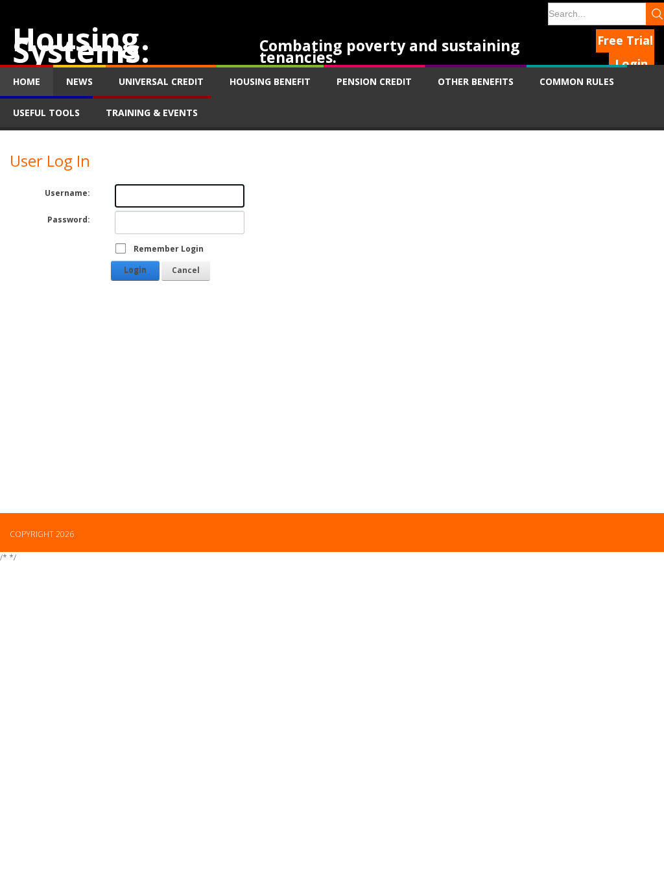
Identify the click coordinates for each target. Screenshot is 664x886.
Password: (68, 219)
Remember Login (169, 248)
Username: (67, 192)
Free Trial (625, 40)
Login (631, 63)
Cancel (186, 270)
